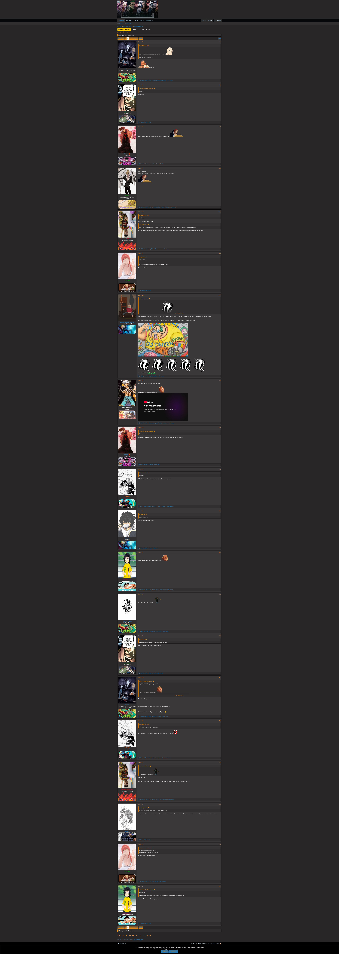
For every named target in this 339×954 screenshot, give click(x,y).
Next (140, 38)
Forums (121, 20)
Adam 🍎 (127, 154)
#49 (220, 427)
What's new (138, 20)
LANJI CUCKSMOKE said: (145, 848)
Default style (122, 943)
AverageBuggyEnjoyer (127, 322)
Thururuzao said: (143, 299)
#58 (220, 804)
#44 (220, 168)
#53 (220, 594)
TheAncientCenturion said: (146, 88)
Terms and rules (202, 943)
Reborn (127, 69)
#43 (220, 127)
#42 (220, 85)
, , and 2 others (156, 80)
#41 (220, 42)
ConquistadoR (127, 621)
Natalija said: (142, 639)
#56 (220, 721)
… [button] (134, 38)
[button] (133, 20)
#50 (220, 469)
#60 (220, 886)
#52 (220, 552)
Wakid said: (142, 514)
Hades (127, 831)
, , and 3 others (154, 249)
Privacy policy (211, 943)
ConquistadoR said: (144, 766)
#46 (220, 253)
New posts (120, 23)
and (150, 464)
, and (152, 164)
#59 (220, 844)
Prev (120, 38)
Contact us (194, 943)
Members (148, 20)
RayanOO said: (143, 45)
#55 (220, 677)
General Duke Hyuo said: (145, 681)
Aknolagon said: (143, 224)
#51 (220, 511)
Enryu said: (142, 257)
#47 (220, 295)
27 (136, 38)
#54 (220, 636)
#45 (220, 211)
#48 (220, 380)
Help (217, 943)
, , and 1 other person (158, 207)
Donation (129, 20)
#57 (220, 762)
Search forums (128, 23)
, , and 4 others (157, 506)
